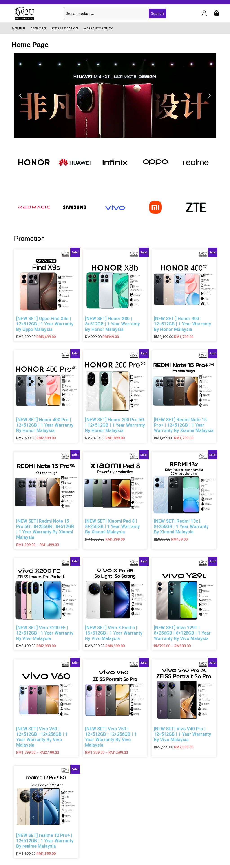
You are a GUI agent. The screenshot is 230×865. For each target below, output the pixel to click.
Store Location (64, 28)
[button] (115, 95)
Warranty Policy (98, 28)
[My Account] (204, 14)
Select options (66, 315)
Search (157, 13)
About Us (38, 28)
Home (17, 28)
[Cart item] (216, 14)
